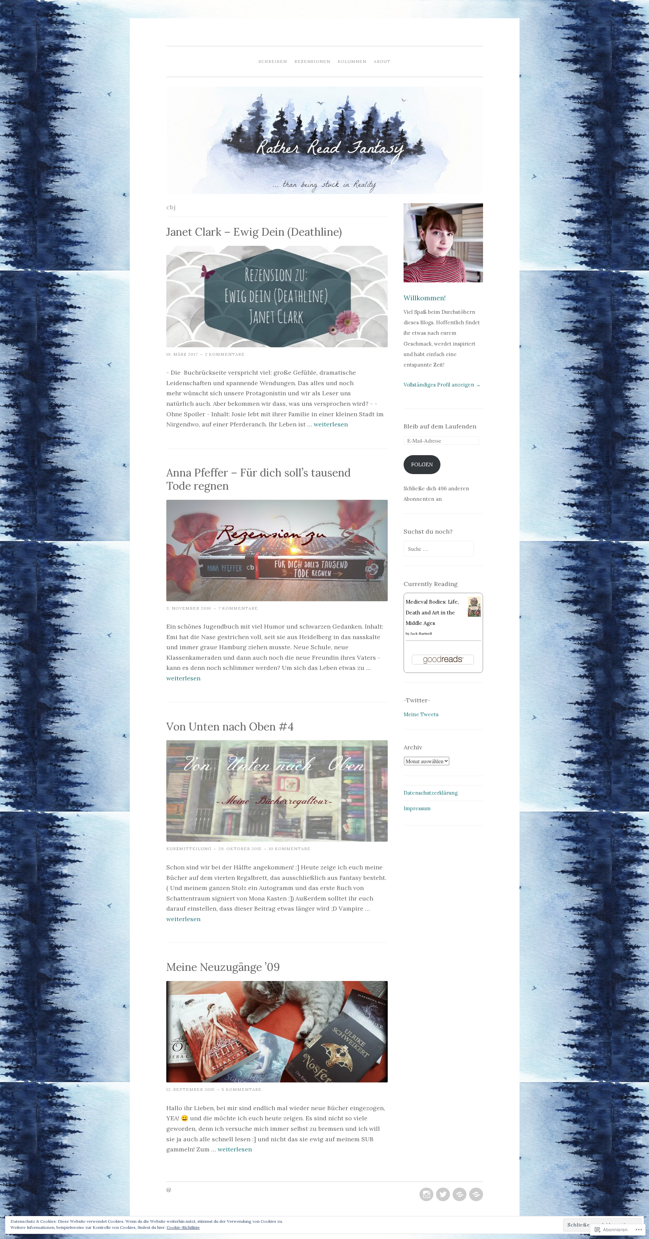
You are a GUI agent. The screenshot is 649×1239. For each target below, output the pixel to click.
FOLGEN (422, 464)
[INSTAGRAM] (425, 1194)
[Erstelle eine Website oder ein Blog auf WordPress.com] (168, 1190)
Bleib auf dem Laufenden (440, 426)
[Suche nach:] (439, 549)
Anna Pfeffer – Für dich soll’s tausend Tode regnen (258, 479)
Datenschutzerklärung (431, 793)
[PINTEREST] (475, 1194)
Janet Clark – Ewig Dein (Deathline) (254, 232)
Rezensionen (312, 61)
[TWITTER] (442, 1194)
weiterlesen (331, 424)
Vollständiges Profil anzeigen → (442, 384)
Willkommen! (425, 298)
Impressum (417, 808)
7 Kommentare (238, 608)
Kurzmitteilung (188, 848)
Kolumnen (352, 61)
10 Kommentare (290, 848)
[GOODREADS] (458, 1194)
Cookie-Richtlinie (183, 1227)
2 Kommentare (225, 354)
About (382, 61)
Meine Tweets (421, 714)
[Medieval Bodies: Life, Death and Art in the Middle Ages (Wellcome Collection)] (474, 615)
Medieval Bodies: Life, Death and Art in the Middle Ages (432, 612)
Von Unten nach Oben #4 (230, 726)
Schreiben (273, 61)
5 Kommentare (242, 1089)
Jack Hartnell (421, 633)
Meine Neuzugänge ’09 (223, 967)
